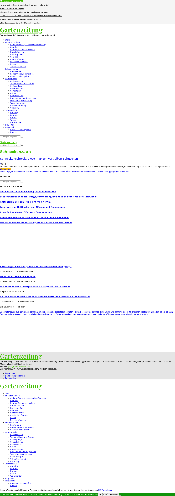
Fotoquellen (10, 378)
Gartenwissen (16, 81)
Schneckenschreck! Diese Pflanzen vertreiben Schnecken (39, 158)
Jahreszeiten (11, 110)
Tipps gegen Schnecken (118, 171)
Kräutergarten (16, 54)
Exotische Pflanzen (19, 61)
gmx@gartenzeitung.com (19, 366)
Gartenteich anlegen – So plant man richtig (25, 201)
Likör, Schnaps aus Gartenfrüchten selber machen (20, 23)
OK (99, 490)
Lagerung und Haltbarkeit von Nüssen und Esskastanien (33, 207)
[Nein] (120, 495)
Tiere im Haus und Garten (22, 83)
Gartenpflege (16, 86)
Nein (105, 495)
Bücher (13, 132)
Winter (13, 120)
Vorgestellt (10, 127)
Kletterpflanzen (17, 59)
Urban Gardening (18, 105)
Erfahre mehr (113, 495)
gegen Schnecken (16, 171)
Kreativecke (15, 71)
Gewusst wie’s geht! (19, 76)
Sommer (14, 115)
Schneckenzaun (101, 171)
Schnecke (28, 171)
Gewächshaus (16, 88)
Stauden (14, 47)
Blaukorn (4, 171)
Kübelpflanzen (17, 52)
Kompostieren (16, 95)
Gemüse (14, 57)
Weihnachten (16, 122)
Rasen (13, 64)
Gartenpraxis (11, 78)
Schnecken (37, 171)
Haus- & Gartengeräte (20, 129)
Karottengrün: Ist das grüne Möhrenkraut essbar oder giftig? (24, 5)
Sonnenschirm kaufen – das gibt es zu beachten (28, 191)
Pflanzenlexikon (12, 42)
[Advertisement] (21, 244)
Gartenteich (15, 91)
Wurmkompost (17, 103)
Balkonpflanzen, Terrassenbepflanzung (28, 44)
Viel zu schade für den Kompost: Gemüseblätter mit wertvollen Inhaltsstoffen (31, 16)
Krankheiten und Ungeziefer (23, 98)
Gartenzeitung (21, 30)
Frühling (14, 112)
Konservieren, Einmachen (22, 74)
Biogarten (9, 125)
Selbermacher (11, 69)
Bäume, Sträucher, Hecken (22, 49)
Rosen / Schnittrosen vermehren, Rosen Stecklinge (20, 19)
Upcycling (14, 108)
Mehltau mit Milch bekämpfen (12, 9)
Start (7, 40)
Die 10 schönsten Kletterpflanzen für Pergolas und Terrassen (24, 12)
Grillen (13, 93)
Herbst (13, 117)
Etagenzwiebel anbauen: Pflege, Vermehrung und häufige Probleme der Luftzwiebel (48, 196)
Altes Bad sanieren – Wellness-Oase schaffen (26, 212)
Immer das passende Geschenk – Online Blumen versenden (34, 217)
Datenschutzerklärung (15, 376)
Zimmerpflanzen (18, 66)
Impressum (10, 373)
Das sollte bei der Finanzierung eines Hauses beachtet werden (36, 222)
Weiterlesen (106, 490)
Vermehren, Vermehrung (21, 100)
